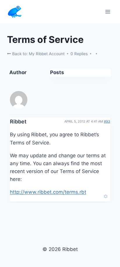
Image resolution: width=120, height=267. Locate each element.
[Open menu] (107, 11)
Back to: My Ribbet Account (38, 53)
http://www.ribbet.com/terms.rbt (48, 192)
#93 (107, 121)
